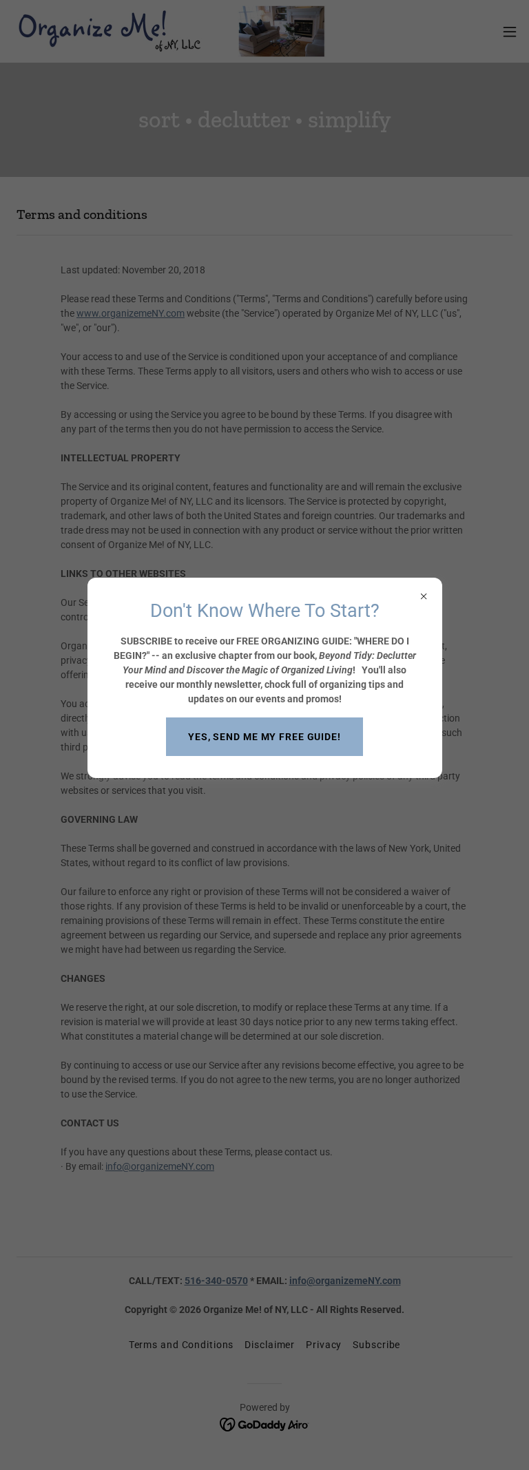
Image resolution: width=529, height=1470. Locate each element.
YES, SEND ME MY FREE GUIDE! (264, 736)
